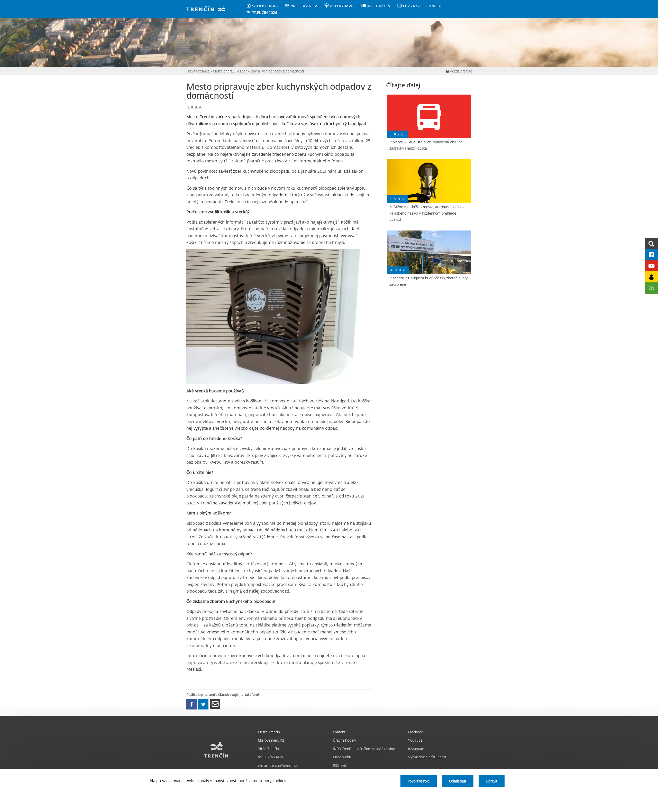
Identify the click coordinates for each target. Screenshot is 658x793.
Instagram (416, 748)
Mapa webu (342, 757)
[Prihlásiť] (651, 276)
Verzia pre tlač (460, 71)
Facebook (415, 732)
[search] (651, 243)
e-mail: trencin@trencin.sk (278, 765)
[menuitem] (265, 5)
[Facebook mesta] (651, 254)
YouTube (415, 740)
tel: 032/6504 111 (270, 757)
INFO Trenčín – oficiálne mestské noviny (364, 748)
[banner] (208, 9)
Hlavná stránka (197, 71)
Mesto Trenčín (269, 732)
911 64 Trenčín (268, 748)
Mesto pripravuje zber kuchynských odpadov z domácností (258, 71)
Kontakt (339, 732)
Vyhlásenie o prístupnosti (427, 757)
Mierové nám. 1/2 (271, 740)
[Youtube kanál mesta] (651, 265)
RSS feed (339, 765)
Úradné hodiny (344, 740)
